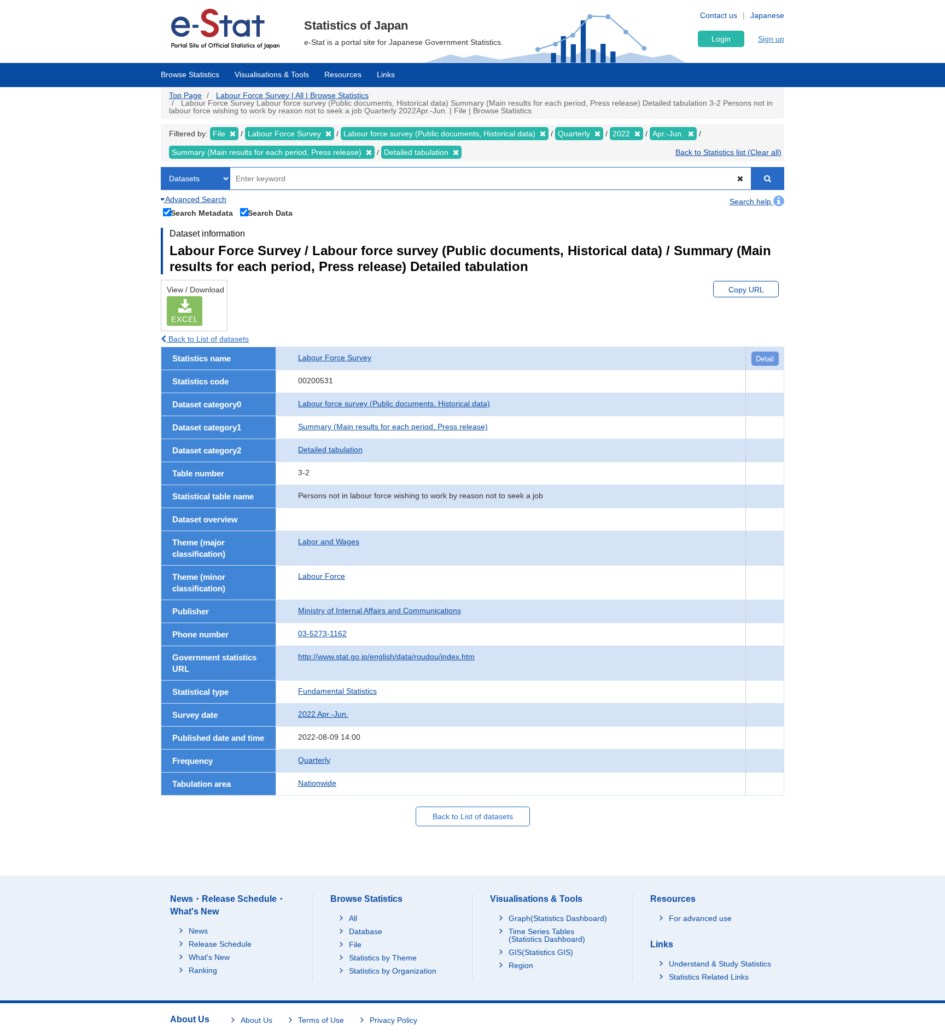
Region (521, 965)
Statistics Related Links (709, 977)
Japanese (767, 15)
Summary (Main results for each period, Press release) (393, 426)
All (353, 918)
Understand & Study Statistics (720, 964)
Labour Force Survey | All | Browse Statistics (292, 95)
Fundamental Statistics (337, 691)
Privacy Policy (393, 1020)
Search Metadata (202, 213)
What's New (209, 957)
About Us (256, 1020)
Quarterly (314, 760)
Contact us (718, 15)
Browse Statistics (190, 74)
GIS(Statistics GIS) (541, 952)
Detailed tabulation (330, 449)
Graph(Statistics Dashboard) (558, 918)
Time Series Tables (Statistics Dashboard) (547, 935)
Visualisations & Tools (272, 74)
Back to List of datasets (207, 339)
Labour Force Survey (334, 357)
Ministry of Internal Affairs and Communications (379, 610)
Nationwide (317, 783)
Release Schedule (220, 944)
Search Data (270, 213)
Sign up (771, 38)
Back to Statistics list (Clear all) (728, 152)
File (355, 944)
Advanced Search (195, 199)
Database (365, 931)
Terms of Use (321, 1020)
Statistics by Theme (383, 958)
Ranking (203, 970)
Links (386, 74)
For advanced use (700, 918)
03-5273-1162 (322, 633)
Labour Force (321, 576)
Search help (751, 201)
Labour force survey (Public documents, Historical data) (394, 403)
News (198, 931)
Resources (342, 74)
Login (721, 38)
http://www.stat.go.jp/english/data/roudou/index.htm (386, 656)
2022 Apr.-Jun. (323, 714)
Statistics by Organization (392, 971)
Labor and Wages (328, 541)
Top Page (185, 95)
